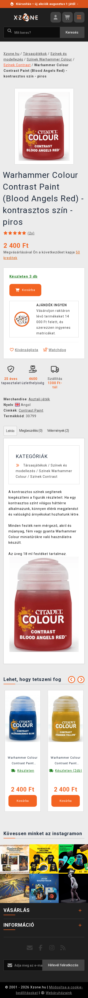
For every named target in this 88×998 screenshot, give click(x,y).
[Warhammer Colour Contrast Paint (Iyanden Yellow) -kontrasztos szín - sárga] (65, 718)
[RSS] (63, 947)
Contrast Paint (31, 410)
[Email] (29, 947)
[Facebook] (40, 947)
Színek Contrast (43, 476)
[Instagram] (52, 947)
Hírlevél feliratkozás (63, 965)
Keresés (72, 32)
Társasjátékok (35, 465)
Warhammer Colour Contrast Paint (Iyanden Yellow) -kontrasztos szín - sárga (65, 761)
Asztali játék (39, 399)
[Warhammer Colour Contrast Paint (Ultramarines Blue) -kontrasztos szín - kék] (22, 718)
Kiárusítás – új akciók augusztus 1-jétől (47, 4)
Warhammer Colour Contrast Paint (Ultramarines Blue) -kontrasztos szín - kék (23, 761)
